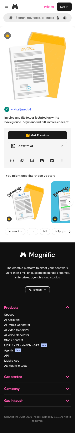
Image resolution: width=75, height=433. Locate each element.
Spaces (9, 314)
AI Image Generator (17, 325)
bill (45, 231)
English (37, 289)
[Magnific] (37, 255)
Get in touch (13, 400)
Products (11, 307)
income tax (15, 231)
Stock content (13, 340)
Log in (64, 7)
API (6, 355)
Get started (13, 376)
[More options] (62, 160)
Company (12, 388)
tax (33, 231)
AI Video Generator (16, 330)
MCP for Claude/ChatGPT (25, 345)
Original (26, 36)
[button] (37, 289)
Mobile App (11, 361)
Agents (12, 350)
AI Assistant (12, 320)
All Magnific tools (15, 366)
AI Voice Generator (16, 335)
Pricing (49, 7)
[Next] (69, 202)
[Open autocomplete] (9, 17)
